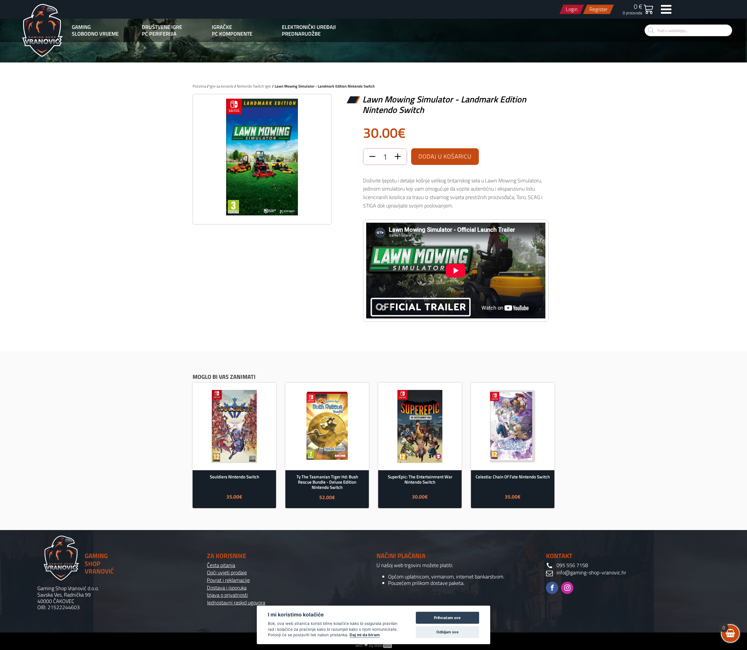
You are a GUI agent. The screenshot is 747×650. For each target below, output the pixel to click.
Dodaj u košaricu (445, 156)
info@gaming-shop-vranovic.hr (591, 572)
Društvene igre (162, 27)
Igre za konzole (221, 86)
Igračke (222, 27)
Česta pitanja (221, 565)
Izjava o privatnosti (227, 595)
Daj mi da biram (365, 634)
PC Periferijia (159, 33)
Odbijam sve (447, 632)
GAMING (81, 27)
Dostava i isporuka (227, 588)
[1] (262, 213)
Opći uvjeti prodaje (227, 572)
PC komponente (232, 33)
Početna (199, 86)
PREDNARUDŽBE (301, 33)
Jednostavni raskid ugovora (236, 603)
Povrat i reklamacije (228, 580)
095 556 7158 (572, 565)
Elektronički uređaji (309, 27)
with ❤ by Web (373, 645)
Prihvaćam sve (447, 618)
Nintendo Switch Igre (254, 86)
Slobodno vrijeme (95, 33)
